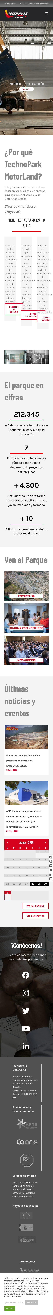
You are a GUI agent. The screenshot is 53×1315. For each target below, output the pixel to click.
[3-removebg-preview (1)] (26, 1212)
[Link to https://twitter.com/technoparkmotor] (25, 1010)
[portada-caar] (26, 1135)
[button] (6, 357)
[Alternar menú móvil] (47, 13)
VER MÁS (26, 89)
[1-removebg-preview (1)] (26, 1224)
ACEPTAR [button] (10, 1308)
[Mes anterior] (7, 842)
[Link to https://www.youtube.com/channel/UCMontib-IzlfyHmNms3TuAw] (25, 1028)
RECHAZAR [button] (31, 1302)
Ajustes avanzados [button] (13, 1302)
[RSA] (26, 1153)
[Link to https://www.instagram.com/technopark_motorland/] (25, 993)
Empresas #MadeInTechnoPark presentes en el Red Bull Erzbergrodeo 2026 (23, 760)
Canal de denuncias (23, 1196)
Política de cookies (13, 1296)
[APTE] (26, 1117)
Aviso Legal (18, 1182)
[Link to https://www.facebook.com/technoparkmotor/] (25, 975)
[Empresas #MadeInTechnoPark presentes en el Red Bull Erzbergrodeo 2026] (26, 737)
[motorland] (26, 1267)
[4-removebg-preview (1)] (27, 1236)
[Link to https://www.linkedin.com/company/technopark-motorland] (25, 1046)
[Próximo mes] (45, 842)
